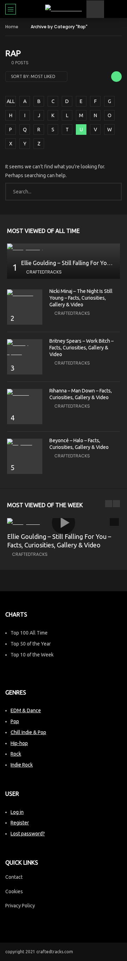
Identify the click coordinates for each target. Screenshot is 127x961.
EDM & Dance (26, 710)
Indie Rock (22, 765)
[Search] (118, 9)
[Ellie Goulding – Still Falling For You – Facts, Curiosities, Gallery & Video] (63, 248)
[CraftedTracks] (63, 9)
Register (20, 822)
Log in (17, 812)
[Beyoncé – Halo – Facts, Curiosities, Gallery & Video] (24, 443)
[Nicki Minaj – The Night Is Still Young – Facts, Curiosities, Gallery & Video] (24, 293)
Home (11, 27)
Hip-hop (19, 743)
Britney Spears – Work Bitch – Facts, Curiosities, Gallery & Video (81, 347)
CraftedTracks (44, 272)
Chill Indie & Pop (28, 732)
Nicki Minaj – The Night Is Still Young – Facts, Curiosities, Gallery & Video (81, 297)
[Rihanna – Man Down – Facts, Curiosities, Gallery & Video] (24, 393)
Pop (15, 721)
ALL (11, 101)
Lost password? (28, 833)
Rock (16, 754)
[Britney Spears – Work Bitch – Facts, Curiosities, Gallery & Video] (24, 348)
